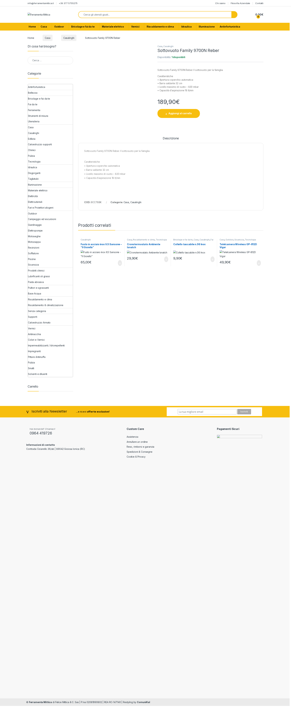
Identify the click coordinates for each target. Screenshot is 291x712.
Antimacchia (34, 334)
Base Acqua (34, 293)
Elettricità (33, 196)
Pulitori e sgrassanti (38, 287)
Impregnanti (34, 351)
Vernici (135, 26)
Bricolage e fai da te (83, 26)
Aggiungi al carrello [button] (117, 263)
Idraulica (186, 26)
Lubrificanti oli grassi (39, 276)
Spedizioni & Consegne (139, 451)
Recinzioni (33, 247)
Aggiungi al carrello (180, 113)
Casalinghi (68, 37)
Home (32, 26)
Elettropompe (35, 230)
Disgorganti (34, 173)
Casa (44, 26)
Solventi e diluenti (37, 374)
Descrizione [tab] (171, 138)
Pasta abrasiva (36, 282)
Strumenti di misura (38, 115)
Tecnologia (161, 239)
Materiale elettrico (113, 26)
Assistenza (132, 436)
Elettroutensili (35, 201)
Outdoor (59, 26)
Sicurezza (239, 239)
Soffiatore (33, 253)
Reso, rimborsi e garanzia (140, 446)
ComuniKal (143, 702)
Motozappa (34, 241)
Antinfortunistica (230, 26)
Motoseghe (34, 236)
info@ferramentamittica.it (41, 3)
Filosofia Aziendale (240, 3)
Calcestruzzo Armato (39, 322)
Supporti (32, 316)
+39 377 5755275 (68, 3)
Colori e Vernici (36, 339)
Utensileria (33, 121)
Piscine (32, 259)
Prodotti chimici (36, 270)
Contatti (259, 3)
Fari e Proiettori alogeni (40, 207)
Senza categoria (37, 311)
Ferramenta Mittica (40, 702)
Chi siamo (220, 3)
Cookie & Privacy (136, 456)
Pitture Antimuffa (36, 356)
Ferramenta (34, 110)
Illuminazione (207, 26)
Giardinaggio (35, 224)
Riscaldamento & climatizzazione (45, 305)
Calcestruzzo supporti (40, 144)
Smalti (31, 368)
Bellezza (32, 92)
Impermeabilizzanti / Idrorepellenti (46, 345)
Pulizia (31, 155)
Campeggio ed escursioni (42, 219)
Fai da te (32, 104)
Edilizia (31, 138)
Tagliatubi (33, 178)
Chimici (32, 150)
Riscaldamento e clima (160, 26)
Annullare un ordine (137, 441)
